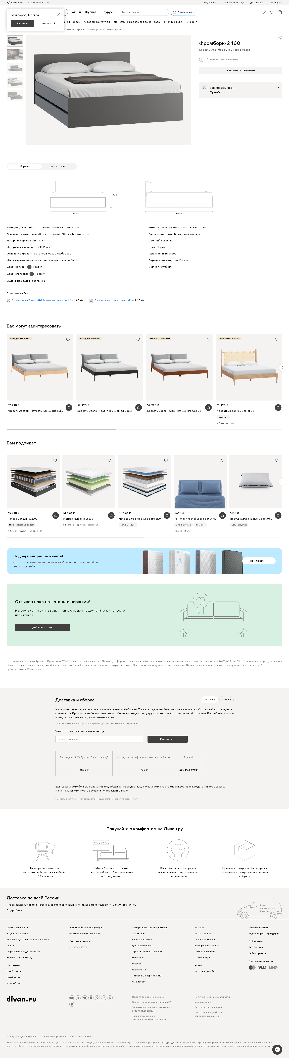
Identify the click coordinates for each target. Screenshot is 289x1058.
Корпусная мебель (205, 940)
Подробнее (14, 910)
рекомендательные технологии (73, 1036)
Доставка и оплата (142, 946)
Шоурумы (108, 12)
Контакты (12, 946)
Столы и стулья (203, 958)
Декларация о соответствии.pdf (112, 300)
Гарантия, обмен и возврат (147, 952)
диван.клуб (138, 958)
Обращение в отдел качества (23, 952)
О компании (138, 934)
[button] (264, 12)
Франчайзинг (14, 983)
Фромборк (165, 266)
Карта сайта (139, 970)
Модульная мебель (205, 952)
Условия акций (203, 1002)
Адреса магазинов (142, 940)
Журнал (91, 12)
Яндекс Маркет (257, 934)
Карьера (136, 964)
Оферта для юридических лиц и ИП (151, 1002)
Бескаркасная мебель (207, 946)
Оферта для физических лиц (148, 997)
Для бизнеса (14, 971)
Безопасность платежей (208, 1007)
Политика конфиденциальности (212, 997)
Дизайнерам (13, 977)
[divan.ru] (21, 998)
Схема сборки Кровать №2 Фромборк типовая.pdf (40, 300)
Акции (76, 12)
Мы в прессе (139, 982)
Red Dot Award (257, 947)
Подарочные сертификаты (147, 976)
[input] (143, 12)
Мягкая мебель (203, 934)
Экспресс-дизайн (204, 971)
